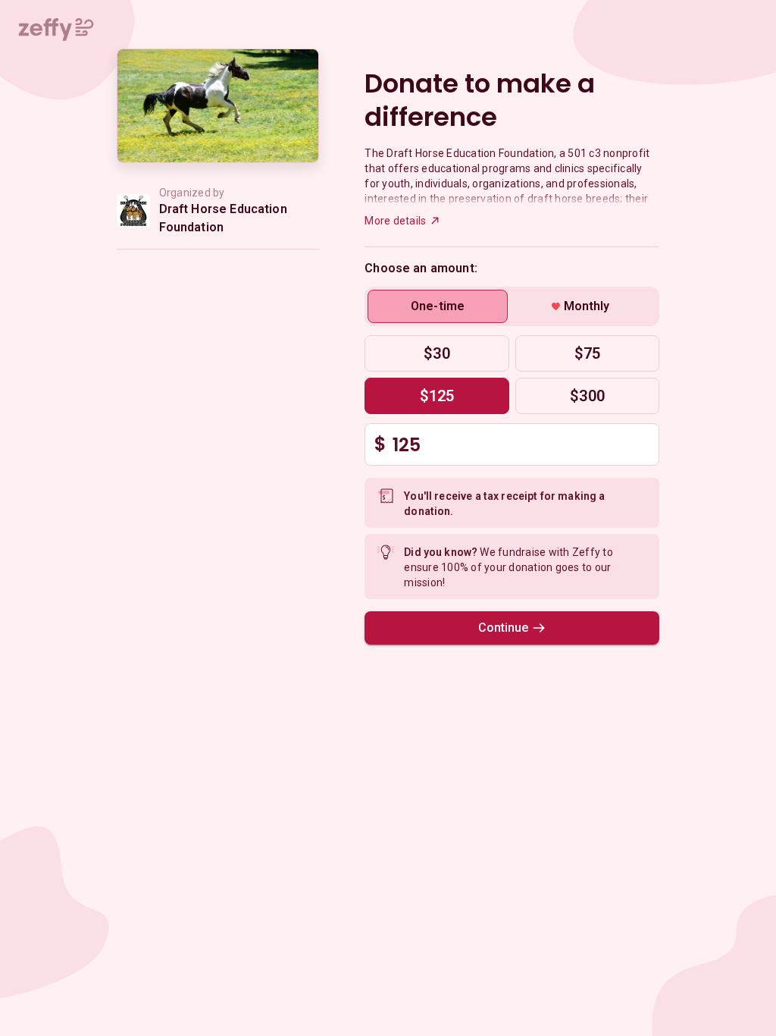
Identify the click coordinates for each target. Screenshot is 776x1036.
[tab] (438, 306)
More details (395, 221)
